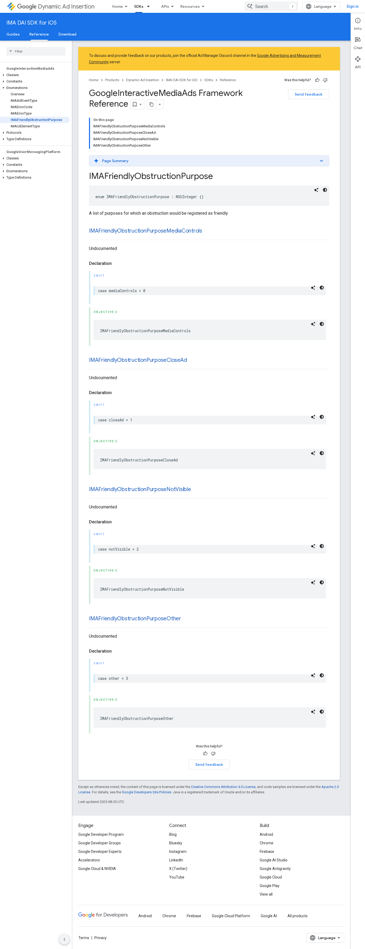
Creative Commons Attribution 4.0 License (223, 787)
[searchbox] (35, 51)
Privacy (100, 938)
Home (117, 6)
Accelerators (89, 860)
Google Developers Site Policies (146, 792)
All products (298, 916)
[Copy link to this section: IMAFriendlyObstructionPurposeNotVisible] (196, 490)
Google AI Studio (274, 860)
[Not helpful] (325, 80)
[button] (35, 75)
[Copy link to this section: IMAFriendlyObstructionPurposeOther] (186, 619)
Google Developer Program (101, 834)
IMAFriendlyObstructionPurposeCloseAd (138, 360)
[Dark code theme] (325, 190)
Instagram (178, 851)
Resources (190, 6)
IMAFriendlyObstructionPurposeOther (135, 618)
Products (112, 80)
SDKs (138, 6)
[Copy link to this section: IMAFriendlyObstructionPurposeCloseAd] (192, 360)
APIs (165, 6)
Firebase (267, 851)
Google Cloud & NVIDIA (97, 868)
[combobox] (271, 6)
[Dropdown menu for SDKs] (149, 6)
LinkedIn (176, 860)
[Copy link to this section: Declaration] (117, 263)
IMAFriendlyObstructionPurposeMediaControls (145, 231)
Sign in (353, 6)
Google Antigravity (275, 868)
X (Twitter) (178, 868)
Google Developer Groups (99, 843)
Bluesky (175, 843)
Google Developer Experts (100, 851)
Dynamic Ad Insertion (66, 6)
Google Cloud (271, 877)
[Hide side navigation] (64, 939)
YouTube (176, 877)
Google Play (269, 886)
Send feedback (309, 94)
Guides (13, 34)
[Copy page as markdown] (151, 104)
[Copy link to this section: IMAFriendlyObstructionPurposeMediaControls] (207, 231)
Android (266, 834)
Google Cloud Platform (231, 916)
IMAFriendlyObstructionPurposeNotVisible (140, 489)
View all (266, 894)
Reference (39, 34)
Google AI (269, 916)
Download (67, 34)
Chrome (266, 843)
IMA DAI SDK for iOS (31, 22)
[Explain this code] (316, 190)
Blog (173, 834)
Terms (83, 938)
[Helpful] (317, 80)
